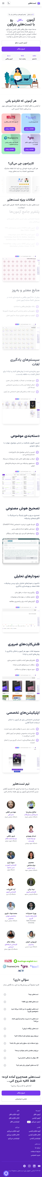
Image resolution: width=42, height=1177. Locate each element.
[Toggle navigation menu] (3, 3)
